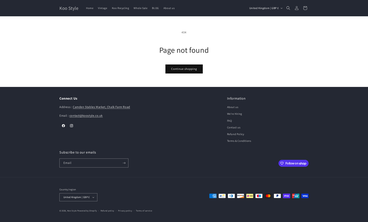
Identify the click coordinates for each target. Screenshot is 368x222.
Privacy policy (125, 210)
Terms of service (144, 210)
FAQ (229, 120)
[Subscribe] (124, 163)
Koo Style (72, 210)
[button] (288, 8)
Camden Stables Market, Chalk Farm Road (101, 107)
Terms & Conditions (239, 141)
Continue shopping (184, 69)
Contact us (234, 127)
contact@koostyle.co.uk (86, 116)
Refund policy (107, 210)
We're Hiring (234, 114)
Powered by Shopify (87, 210)
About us (232, 107)
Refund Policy (235, 134)
